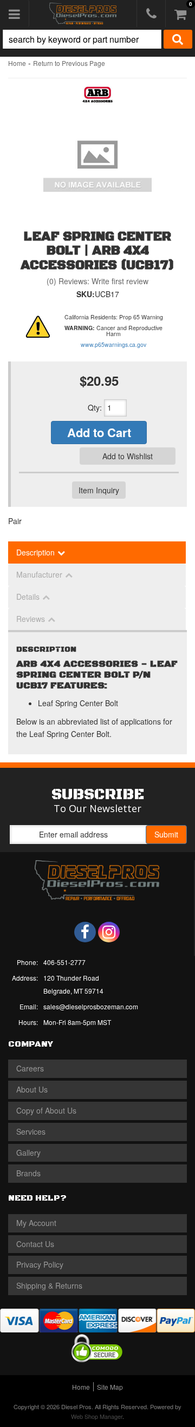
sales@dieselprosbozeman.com (90, 1006)
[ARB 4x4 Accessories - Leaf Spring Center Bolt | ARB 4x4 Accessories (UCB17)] (97, 97)
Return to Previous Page (69, 63)
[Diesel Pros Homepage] (82, 13)
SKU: (85, 294)
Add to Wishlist (127, 456)
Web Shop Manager (96, 1416)
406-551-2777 (64, 962)
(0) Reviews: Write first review (97, 281)
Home (17, 63)
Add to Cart (99, 432)
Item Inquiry (99, 490)
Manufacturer (39, 574)
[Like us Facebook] (85, 932)
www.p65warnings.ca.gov (113, 344)
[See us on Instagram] (109, 932)
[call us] (151, 13)
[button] (97, 39)
